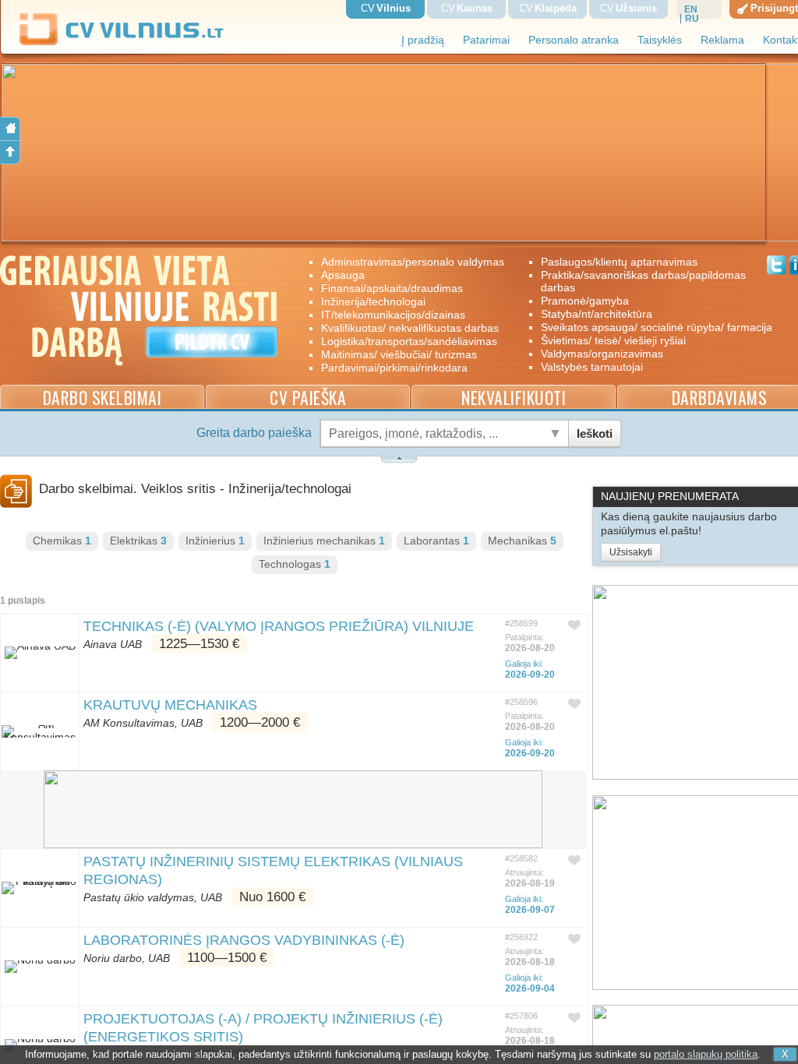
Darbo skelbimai (102, 397)
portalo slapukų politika (705, 1054)
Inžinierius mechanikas (324, 541)
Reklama (722, 40)
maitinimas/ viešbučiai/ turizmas (399, 354)
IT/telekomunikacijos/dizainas (393, 314)
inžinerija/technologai (373, 301)
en (690, 9)
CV (386, 8)
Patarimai (486, 40)
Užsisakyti (630, 552)
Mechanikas (522, 541)
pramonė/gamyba (585, 300)
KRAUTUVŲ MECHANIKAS (170, 705)
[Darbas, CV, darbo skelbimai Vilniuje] (128, 42)
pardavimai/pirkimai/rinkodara (394, 367)
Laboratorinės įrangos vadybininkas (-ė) (243, 940)
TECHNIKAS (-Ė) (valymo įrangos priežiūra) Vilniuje (278, 626)
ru (692, 18)
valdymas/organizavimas (602, 353)
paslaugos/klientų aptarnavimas (619, 261)
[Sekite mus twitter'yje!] (776, 267)
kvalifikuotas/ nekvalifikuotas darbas (410, 328)
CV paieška (308, 397)
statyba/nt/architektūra (596, 314)
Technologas (294, 564)
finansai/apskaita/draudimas (392, 288)
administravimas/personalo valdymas (412, 261)
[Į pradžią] (10, 129)
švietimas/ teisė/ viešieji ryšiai (613, 340)
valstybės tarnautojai (592, 367)
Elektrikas (138, 541)
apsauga (343, 275)
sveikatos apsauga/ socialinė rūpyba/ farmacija (645, 327)
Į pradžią (422, 40)
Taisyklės (659, 40)
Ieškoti (595, 433)
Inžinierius (215, 541)
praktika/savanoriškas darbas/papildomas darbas (643, 281)
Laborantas (436, 541)
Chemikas (62, 541)
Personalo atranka (573, 40)
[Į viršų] (10, 152)
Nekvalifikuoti (513, 397)
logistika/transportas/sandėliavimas (409, 341)
